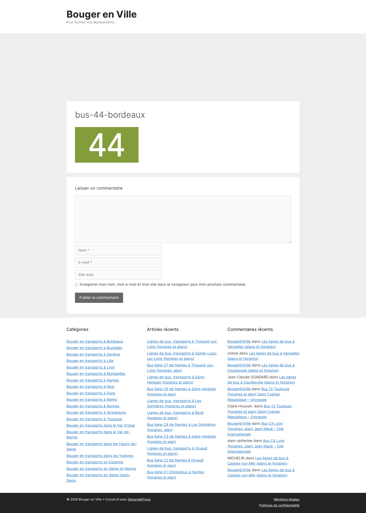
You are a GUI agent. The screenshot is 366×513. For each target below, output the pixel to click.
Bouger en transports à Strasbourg (96, 412)
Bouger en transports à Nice (90, 386)
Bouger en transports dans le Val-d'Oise (101, 425)
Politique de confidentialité (279, 505)
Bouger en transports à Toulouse (94, 419)
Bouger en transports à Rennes (93, 406)
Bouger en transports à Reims (92, 399)
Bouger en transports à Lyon (91, 367)
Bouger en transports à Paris (91, 393)
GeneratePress (139, 499)
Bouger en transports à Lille (90, 361)
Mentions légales (286, 499)
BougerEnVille (239, 341)
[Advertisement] (183, 65)
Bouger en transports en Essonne (95, 462)
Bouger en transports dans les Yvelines (100, 456)
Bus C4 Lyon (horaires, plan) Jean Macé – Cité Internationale (255, 428)
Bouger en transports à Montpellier (96, 374)
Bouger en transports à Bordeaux (95, 341)
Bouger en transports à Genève (93, 354)
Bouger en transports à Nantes (93, 380)
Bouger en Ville (102, 14)
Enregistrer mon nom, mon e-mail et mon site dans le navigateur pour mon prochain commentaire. (163, 284)
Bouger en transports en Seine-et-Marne (101, 469)
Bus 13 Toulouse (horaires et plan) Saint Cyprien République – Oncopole (258, 394)
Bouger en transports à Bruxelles (94, 348)
